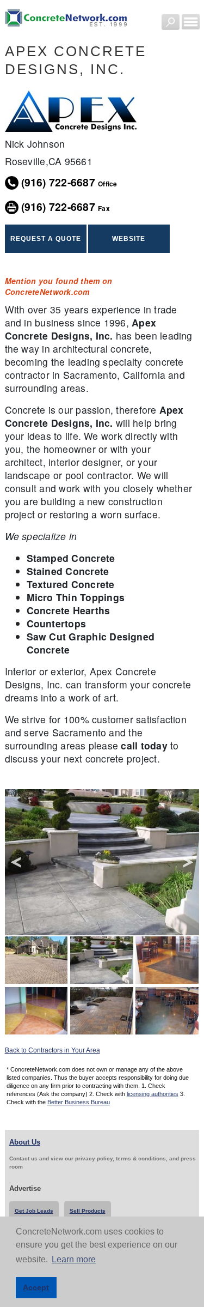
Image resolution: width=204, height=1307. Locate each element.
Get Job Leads (34, 1211)
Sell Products (88, 1211)
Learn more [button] (74, 1259)
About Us (24, 1142)
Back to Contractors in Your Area (52, 1050)
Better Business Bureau (78, 1102)
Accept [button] (36, 1287)
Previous (15, 862)
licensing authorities (152, 1094)
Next (188, 862)
